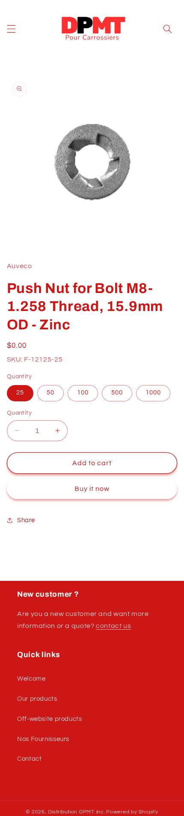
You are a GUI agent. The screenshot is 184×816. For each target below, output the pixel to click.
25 (20, 392)
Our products (37, 699)
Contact (29, 759)
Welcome (31, 679)
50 (50, 392)
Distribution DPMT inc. (76, 812)
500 (117, 392)
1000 (153, 392)
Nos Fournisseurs (43, 739)
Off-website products (49, 719)
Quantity (19, 413)
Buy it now (92, 488)
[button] (11, 29)
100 (83, 392)
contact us (113, 625)
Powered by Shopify (132, 812)
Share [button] (26, 520)
